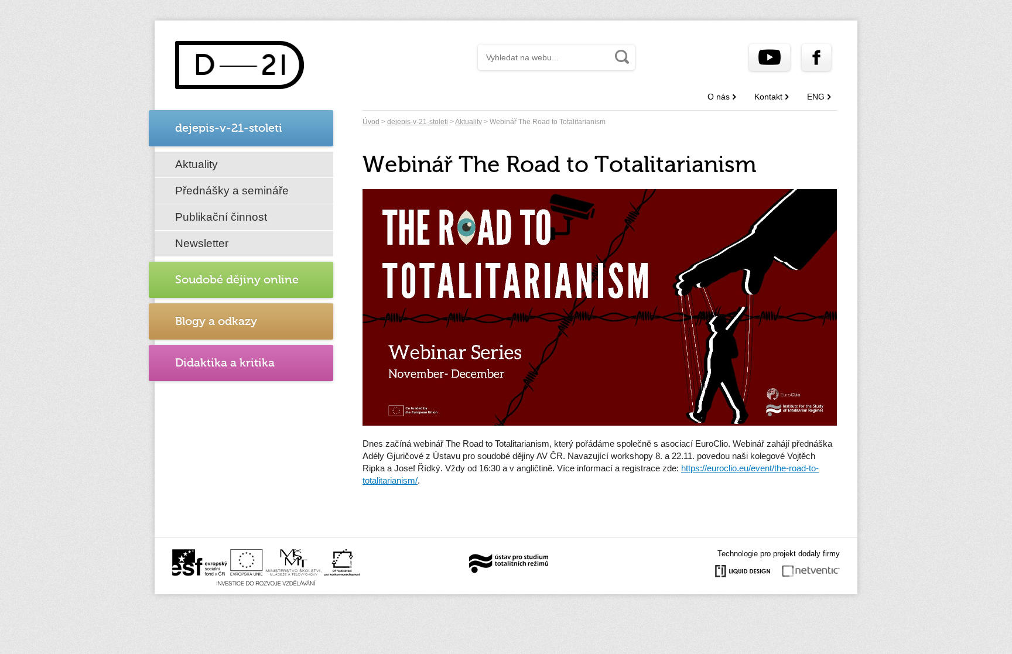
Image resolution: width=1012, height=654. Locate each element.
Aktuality (196, 164)
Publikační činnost (221, 217)
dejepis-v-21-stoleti (417, 122)
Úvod (371, 122)
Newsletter (201, 243)
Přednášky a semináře (232, 190)
